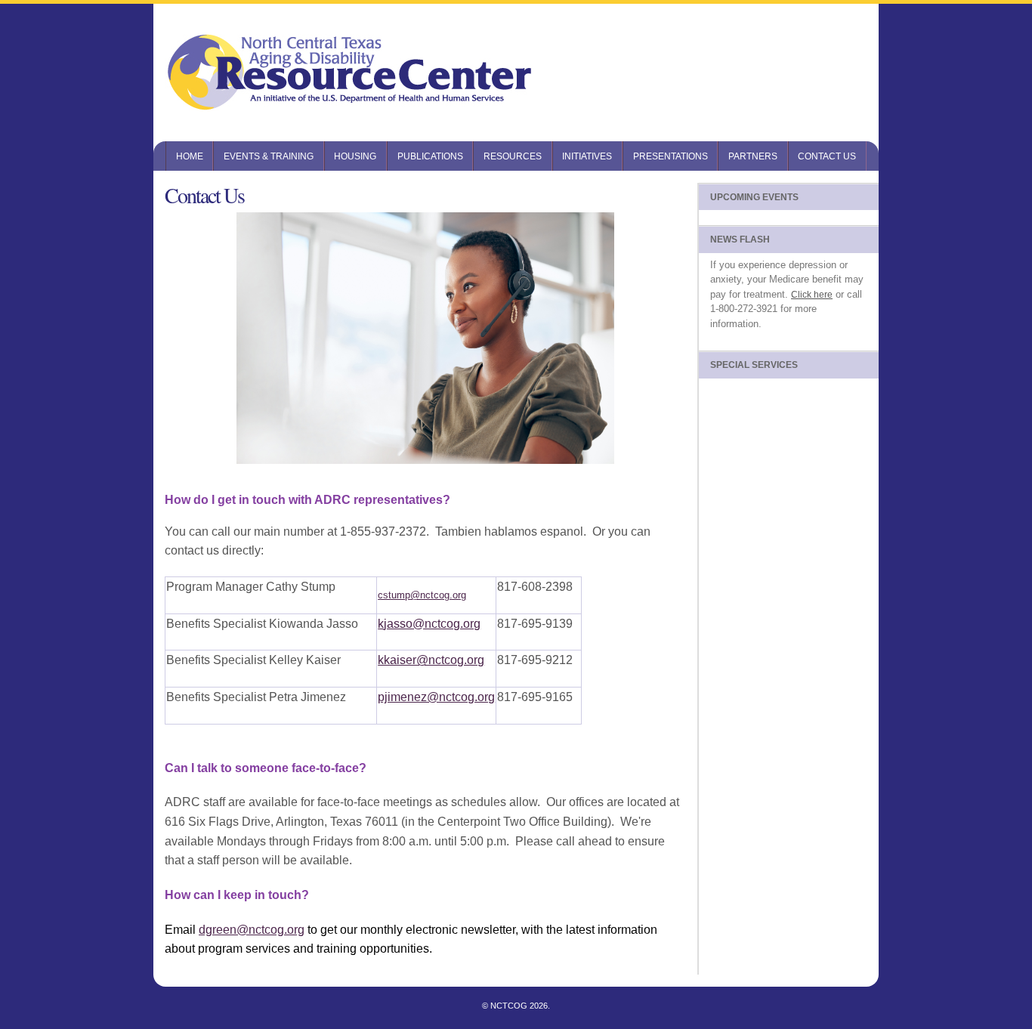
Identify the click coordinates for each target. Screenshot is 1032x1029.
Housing (355, 156)
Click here (812, 294)
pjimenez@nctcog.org (436, 697)
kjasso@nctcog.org (429, 623)
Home (189, 156)
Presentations (670, 156)
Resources (513, 156)
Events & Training (269, 156)
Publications (430, 156)
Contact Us (827, 156)
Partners (752, 156)
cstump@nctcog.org (422, 595)
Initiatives (587, 156)
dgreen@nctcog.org (251, 929)
